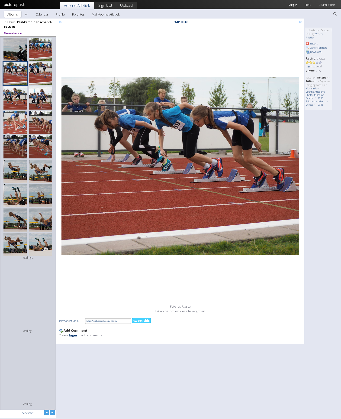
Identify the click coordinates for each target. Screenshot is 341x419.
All (26, 14)
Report (313, 43)
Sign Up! (105, 5)
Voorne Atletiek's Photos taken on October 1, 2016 (315, 95)
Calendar (42, 14)
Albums (12, 14)
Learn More (327, 5)
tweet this (141, 320)
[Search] (335, 14)
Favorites (78, 14)
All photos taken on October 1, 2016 (317, 103)
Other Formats (318, 47)
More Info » (312, 88)
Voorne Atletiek (77, 5)
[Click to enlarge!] (180, 166)
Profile (60, 14)
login (73, 335)
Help (308, 5)
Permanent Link (68, 320)
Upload (126, 5)
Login (293, 5)
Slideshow (28, 413)
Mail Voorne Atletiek (105, 14)
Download (315, 52)
